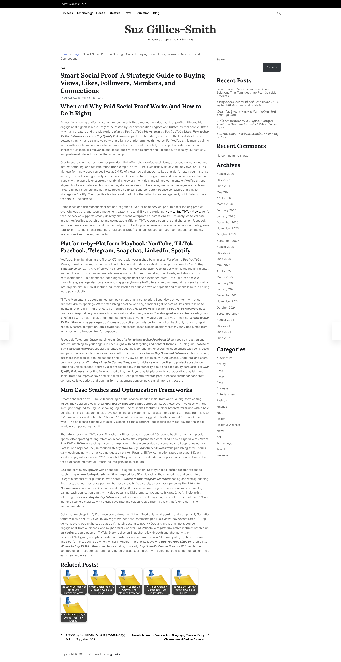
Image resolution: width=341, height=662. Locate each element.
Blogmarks (113, 654)
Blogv (220, 382)
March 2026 (225, 204)
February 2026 (226, 210)
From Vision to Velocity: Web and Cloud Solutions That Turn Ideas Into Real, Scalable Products (246, 93)
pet (219, 437)
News (220, 431)
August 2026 (225, 174)
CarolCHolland (72, 98)
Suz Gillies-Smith (170, 29)
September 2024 (228, 313)
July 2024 (223, 325)
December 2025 (228, 222)
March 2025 (225, 277)
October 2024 (226, 307)
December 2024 (228, 295)
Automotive (224, 358)
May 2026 (223, 192)
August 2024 (225, 319)
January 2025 (226, 289)
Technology (85, 13)
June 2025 (224, 259)
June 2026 (224, 186)
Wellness (222, 455)
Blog (156, 13)
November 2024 (228, 301)
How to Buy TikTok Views (183, 211)
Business (66, 13)
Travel (128, 13)
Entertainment (226, 394)
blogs (220, 376)
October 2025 (226, 234)
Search (221, 59)
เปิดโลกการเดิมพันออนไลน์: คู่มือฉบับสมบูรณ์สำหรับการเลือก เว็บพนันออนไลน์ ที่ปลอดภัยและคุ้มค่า (247, 124)
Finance (222, 406)
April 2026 (224, 198)
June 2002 (224, 338)
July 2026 (223, 180)
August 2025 (225, 246)
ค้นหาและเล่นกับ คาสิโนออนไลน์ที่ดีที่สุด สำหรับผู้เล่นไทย (247, 135)
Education (143, 13)
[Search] (279, 13)
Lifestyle (114, 13)
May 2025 (223, 265)
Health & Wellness (228, 425)
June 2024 (224, 331)
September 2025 (228, 240)
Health (100, 13)
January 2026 (226, 216)
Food (220, 412)
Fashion (222, 400)
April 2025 (224, 271)
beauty (221, 364)
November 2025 (228, 228)
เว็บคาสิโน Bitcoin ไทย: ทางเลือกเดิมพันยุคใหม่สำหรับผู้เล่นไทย (246, 113)
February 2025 (226, 283)
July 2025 (223, 253)
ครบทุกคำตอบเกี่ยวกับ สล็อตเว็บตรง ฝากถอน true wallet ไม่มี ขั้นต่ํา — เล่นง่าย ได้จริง (248, 103)
